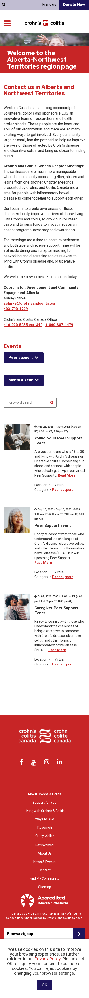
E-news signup (20, 934)
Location (40, 485)
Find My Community (44, 878)
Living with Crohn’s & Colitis (45, 811)
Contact (45, 870)
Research (44, 827)
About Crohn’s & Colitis (44, 794)
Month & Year (21, 380)
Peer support (21, 357)
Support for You (44, 802)
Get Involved (44, 845)
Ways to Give (44, 819)
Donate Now (74, 4)
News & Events (44, 862)
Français (49, 4)
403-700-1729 (16, 309)
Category (41, 490)
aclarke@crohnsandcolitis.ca (29, 303)
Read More (66, 475)
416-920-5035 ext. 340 (23, 325)
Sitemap (44, 887)
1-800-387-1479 (59, 325)
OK (44, 985)
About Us (45, 853)
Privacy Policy (48, 958)
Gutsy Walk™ (44, 836)
